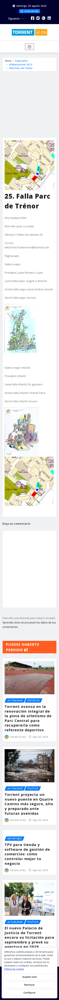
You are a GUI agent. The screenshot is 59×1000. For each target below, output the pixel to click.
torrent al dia (18, 736)
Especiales (21, 60)
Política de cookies (14, 969)
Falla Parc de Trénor (21, 68)
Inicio (8, 60)
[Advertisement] (29, 102)
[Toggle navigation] (29, 46)
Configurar (29, 992)
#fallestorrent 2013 (20, 64)
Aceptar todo (29, 976)
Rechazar (29, 984)
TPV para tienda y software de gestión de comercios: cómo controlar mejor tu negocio (27, 854)
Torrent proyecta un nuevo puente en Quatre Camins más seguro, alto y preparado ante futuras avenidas (29, 804)
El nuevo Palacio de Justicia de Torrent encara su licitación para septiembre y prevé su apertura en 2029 (29, 937)
